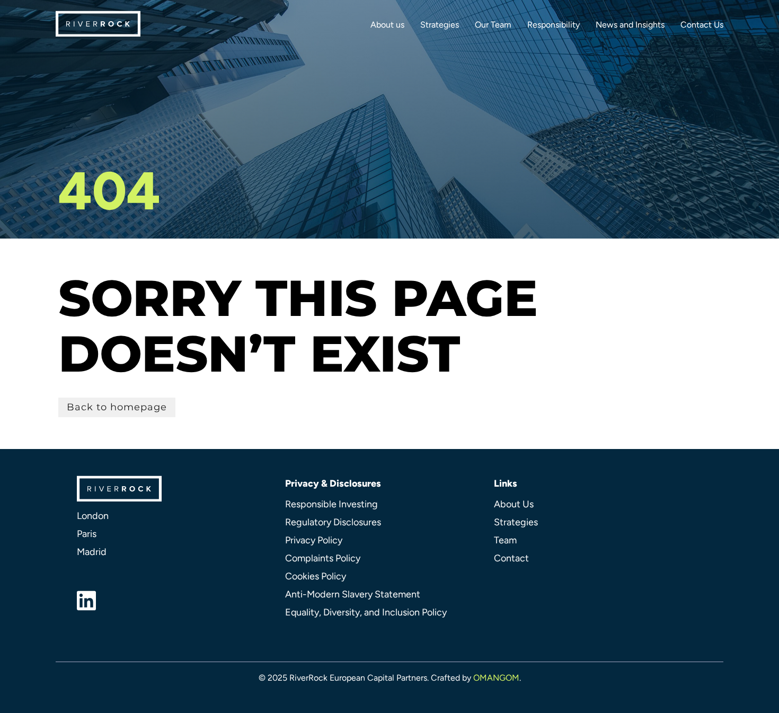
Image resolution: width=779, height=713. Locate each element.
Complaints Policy (322, 558)
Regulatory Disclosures (333, 522)
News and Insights (630, 25)
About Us (514, 504)
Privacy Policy (313, 540)
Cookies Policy (315, 576)
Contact (511, 558)
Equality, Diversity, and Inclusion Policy (366, 612)
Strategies (439, 25)
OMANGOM (496, 678)
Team (505, 540)
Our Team (493, 25)
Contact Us (701, 25)
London (93, 516)
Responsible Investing (331, 504)
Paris (86, 534)
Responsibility (553, 25)
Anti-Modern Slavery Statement (352, 594)
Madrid (92, 552)
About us (387, 25)
